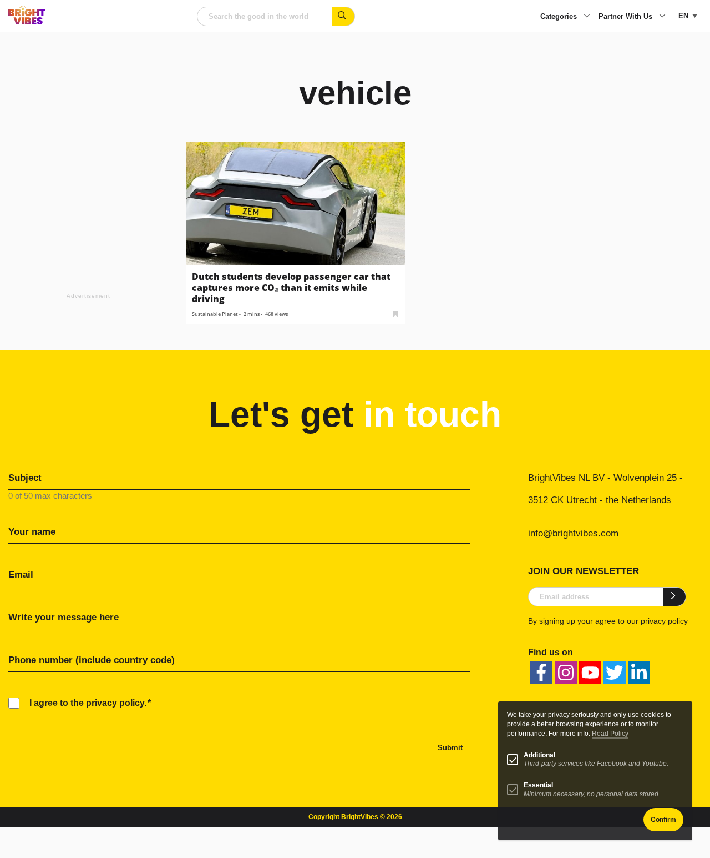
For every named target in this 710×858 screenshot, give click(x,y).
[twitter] (615, 672)
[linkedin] (639, 672)
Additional (539, 755)
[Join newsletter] (674, 596)
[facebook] (541, 672)
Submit (450, 748)
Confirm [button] (663, 820)
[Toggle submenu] (587, 16)
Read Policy (610, 733)
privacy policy (664, 620)
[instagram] (566, 672)
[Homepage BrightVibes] (26, 21)
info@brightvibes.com (573, 533)
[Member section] (395, 313)
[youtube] (590, 672)
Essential (538, 785)
